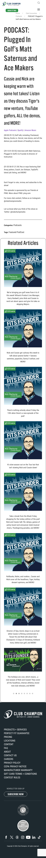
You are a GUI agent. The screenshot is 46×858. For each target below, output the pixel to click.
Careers (8, 759)
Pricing (8, 736)
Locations (9, 740)
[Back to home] (11, 4)
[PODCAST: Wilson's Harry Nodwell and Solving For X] (23, 268)
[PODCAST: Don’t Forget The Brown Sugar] (23, 659)
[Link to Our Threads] (17, 837)
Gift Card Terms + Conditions (20, 773)
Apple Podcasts (10, 130)
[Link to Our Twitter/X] (12, 837)
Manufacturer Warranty (18, 770)
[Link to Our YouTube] (28, 837)
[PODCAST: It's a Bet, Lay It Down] (23, 440)
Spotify (21, 130)
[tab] (13, 693)
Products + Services (15, 729)
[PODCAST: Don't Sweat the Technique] (23, 328)
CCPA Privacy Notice (15, 766)
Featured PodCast (16, 232)
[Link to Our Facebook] (6, 837)
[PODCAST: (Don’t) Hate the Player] (23, 552)
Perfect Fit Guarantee (16, 733)
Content (8, 744)
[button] (38, 2)
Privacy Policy (12, 762)
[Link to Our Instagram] (23, 837)
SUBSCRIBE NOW (16, 794)
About (7, 751)
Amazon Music (31, 130)
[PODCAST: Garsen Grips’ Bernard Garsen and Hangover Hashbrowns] (23, 606)
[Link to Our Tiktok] (39, 837)
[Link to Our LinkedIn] (34, 837)
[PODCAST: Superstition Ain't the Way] (23, 386)
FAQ (6, 748)
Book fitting (12, 10)
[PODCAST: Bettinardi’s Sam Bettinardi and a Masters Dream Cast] (23, 491)
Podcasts (17, 225)
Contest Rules (12, 777)
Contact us (10, 755)
